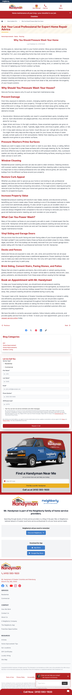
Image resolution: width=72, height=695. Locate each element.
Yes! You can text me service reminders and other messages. (22, 408)
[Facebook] (26, 330)
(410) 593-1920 (41, 489)
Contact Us (5, 613)
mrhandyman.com (59, 413)
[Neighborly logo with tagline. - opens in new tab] (51, 501)
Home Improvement (7, 36)
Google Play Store (37, 553)
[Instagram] (15, 585)
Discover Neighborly (35, 533)
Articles (3, 640)
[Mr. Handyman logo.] (26, 502)
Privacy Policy (6, 420)
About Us (4, 617)
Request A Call (36, 426)
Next (66, 325)
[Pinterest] (36, 330)
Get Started (36, 8)
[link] (46, 330)
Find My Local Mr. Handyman (36, 486)
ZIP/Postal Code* (8, 401)
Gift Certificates (6, 651)
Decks (16, 36)
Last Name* (6, 378)
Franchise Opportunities (9, 629)
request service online (9, 318)
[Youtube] (11, 585)
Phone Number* (7, 393)
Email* (4, 385)
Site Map (4, 659)
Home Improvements (10, 347)
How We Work (6, 609)
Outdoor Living (8, 349)
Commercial (9, 367)
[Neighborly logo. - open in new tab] (5, 1)
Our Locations (6, 648)
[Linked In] (41, 330)
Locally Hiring (6, 655)
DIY (4, 343)
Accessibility (31, 677)
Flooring (21, 36)
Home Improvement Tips (9, 644)
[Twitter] (31, 330)
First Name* (6, 370)
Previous (7, 325)
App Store (37, 547)
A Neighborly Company (9, 621)
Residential (8, 363)
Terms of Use (10, 677)
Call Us (45, 8)
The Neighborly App (8, 625)
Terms (63, 419)
